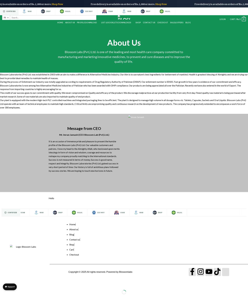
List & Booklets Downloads (116, 22)
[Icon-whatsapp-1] (225, 272)
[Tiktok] (217, 272)
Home (60, 22)
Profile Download (87, 22)
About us (70, 22)
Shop (138, 22)
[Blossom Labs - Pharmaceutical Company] (124, 17)
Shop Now (61, 3)
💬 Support (10, 287)
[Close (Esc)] (3, 285)
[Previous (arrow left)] (3, 297)
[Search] (98, 17)
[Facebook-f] (192, 272)
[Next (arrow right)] (11, 297)
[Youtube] (209, 272)
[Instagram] (200, 272)
